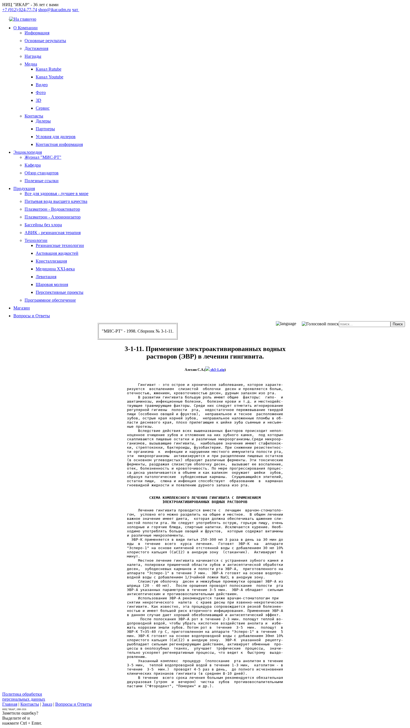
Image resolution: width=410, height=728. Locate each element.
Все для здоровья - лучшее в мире (56, 193)
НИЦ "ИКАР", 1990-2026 (14, 709)
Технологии (36, 240)
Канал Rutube (48, 69)
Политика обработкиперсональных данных (23, 696)
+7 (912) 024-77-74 (19, 9)
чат (75, 9)
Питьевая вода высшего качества (56, 201)
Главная (9, 704)
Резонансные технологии (60, 245)
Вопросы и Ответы (31, 315)
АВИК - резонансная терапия (53, 232)
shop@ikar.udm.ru (54, 9)
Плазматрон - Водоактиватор (52, 209)
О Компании (25, 27)
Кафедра (33, 165)
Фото (41, 92)
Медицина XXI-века (55, 268)
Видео (42, 84)
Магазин (21, 308)
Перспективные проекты (59, 292)
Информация (37, 32)
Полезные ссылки (42, 180)
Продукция (24, 188)
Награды (33, 56)
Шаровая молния (52, 284)
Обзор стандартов (42, 172)
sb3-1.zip (217, 369)
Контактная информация (59, 144)
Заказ (47, 704)
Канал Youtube (49, 77)
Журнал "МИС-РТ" (43, 157)
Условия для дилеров (56, 136)
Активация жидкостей (57, 253)
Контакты (34, 116)
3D (38, 100)
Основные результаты (45, 40)
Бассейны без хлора (43, 224)
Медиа (31, 64)
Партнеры (45, 128)
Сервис (43, 108)
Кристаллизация (51, 261)
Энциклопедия (27, 152)
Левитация (46, 276)
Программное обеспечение (50, 300)
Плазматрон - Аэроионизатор (53, 217)
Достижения (36, 48)
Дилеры (43, 121)
